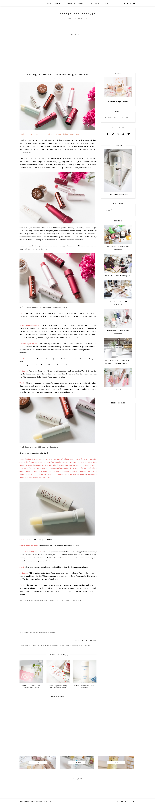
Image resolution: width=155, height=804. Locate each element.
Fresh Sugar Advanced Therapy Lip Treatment (64, 134)
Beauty (27, 645)
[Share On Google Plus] (94, 640)
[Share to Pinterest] (90, 640)
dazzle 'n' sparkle (77, 14)
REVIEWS (75, 645)
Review (68, 645)
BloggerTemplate (47, 801)
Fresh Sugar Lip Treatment (31, 134)
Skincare (87, 645)
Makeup (48, 645)
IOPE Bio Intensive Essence (118, 194)
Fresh (34, 645)
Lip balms (40, 645)
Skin (80, 645)
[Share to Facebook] (82, 640)
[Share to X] (86, 640)
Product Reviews (58, 645)
